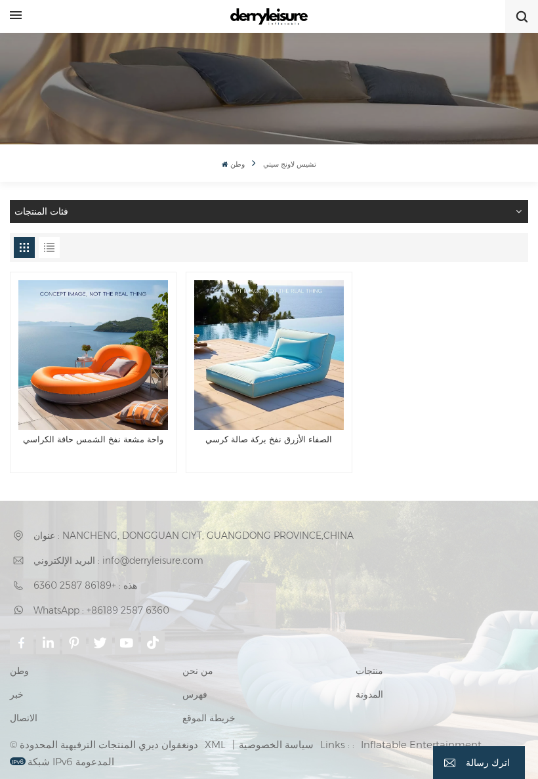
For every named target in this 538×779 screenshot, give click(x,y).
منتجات (369, 671)
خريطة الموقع (209, 718)
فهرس (194, 694)
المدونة (369, 694)
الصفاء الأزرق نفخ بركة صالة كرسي (268, 439)
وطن (237, 164)
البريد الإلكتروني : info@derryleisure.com (118, 560)
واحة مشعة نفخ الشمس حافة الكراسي (93, 439)
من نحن (197, 671)
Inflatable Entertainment (421, 744)
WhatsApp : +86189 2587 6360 (101, 610)
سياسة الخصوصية (276, 744)
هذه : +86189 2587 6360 (85, 585)
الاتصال (23, 718)
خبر (17, 694)
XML (215, 744)
